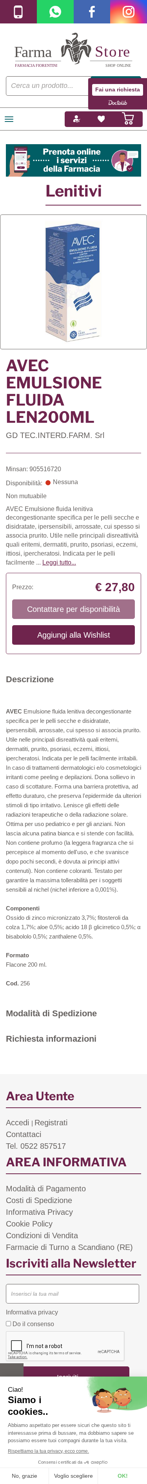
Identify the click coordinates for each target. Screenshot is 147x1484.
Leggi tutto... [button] (59, 562)
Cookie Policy (29, 1223)
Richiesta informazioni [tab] (51, 1039)
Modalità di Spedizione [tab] (51, 1013)
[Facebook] (92, 11)
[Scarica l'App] (18, 11)
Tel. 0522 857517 (36, 1146)
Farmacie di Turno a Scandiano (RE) (69, 1247)
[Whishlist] (101, 119)
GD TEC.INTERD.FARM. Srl (55, 435)
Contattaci (23, 1134)
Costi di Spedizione (39, 1200)
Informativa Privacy (39, 1212)
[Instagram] (128, 11)
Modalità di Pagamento (46, 1188)
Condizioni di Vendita (42, 1235)
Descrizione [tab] (30, 679)
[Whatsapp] (55, 11)
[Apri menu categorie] (9, 119)
